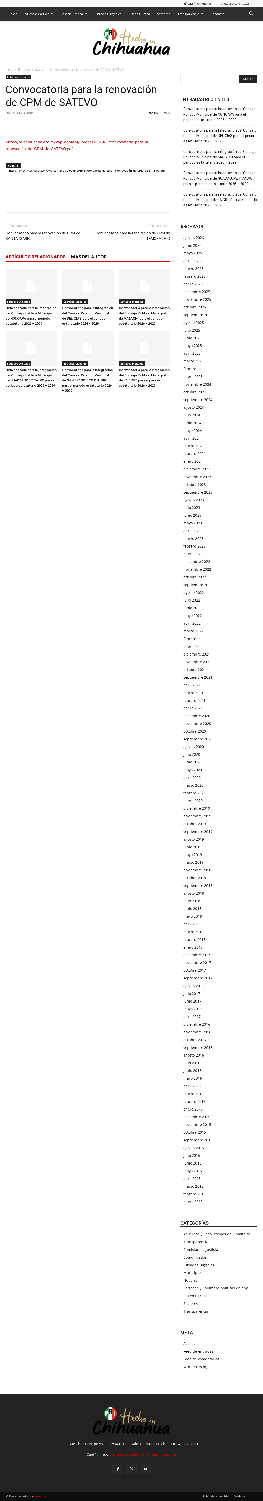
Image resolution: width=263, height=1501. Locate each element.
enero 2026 (193, 283)
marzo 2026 (193, 268)
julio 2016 (191, 1062)
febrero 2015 (194, 1193)
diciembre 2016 (196, 1024)
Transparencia (188, 14)
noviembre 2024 (197, 384)
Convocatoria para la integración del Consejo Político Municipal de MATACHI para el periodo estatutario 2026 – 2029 (220, 157)
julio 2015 (191, 1155)
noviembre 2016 (197, 1032)
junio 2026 (192, 245)
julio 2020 (191, 754)
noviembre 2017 (197, 962)
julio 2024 (191, 415)
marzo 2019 (193, 862)
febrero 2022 (194, 638)
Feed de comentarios (201, 1359)
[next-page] (17, 401)
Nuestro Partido (37, 14)
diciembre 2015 (196, 1116)
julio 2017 (191, 993)
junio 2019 (192, 846)
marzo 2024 (193, 445)
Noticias (190, 1280)
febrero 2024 (194, 453)
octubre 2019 (194, 823)
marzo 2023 (193, 538)
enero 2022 (193, 646)
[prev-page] (9, 401)
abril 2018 (192, 924)
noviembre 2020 (197, 723)
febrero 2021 (194, 700)
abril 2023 (192, 530)
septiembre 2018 (197, 885)
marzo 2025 (193, 361)
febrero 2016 (194, 1101)
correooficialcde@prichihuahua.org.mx (143, 1454)
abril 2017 (192, 1016)
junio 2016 (192, 1070)
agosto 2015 (193, 1147)
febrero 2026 (194, 276)
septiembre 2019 (197, 831)
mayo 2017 (192, 1008)
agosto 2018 (193, 893)
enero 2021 (193, 708)
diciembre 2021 (196, 654)
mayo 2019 (192, 854)
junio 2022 (192, 607)
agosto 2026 (193, 237)
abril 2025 (192, 353)
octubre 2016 (194, 1039)
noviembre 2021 (197, 661)
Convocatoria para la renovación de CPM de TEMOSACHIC (133, 236)
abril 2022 (192, 623)
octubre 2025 (194, 307)
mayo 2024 (192, 430)
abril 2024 (192, 438)
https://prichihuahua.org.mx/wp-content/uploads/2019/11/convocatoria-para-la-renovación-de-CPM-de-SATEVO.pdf (87, 170)
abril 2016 (192, 1086)
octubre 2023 (194, 484)
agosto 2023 (193, 499)
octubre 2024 (194, 391)
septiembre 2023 (197, 492)
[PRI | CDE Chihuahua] (131, 41)
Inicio (13, 14)
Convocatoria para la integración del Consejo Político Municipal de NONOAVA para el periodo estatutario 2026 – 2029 (220, 114)
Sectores (163, 14)
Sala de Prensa (72, 14)
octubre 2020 (194, 731)
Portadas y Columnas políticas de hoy (215, 1288)
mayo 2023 (192, 523)
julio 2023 (191, 507)
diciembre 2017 (196, 954)
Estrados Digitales (108, 14)
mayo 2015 (192, 1170)
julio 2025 (191, 330)
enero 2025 (193, 376)
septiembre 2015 (197, 1140)
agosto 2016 (193, 1055)
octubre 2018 (194, 877)
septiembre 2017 (197, 978)
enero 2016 (193, 1109)
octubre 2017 (194, 970)
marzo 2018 (193, 931)
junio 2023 (192, 515)
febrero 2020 (194, 792)
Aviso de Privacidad (216, 1496)
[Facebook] (11, 124)
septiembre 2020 (197, 738)
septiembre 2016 (197, 1047)
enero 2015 (193, 1201)
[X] (22, 124)
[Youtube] (145, 1469)
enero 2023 (193, 553)
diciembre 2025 (196, 291)
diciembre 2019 (196, 808)
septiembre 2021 (197, 677)
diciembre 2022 (196, 561)
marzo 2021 (193, 692)
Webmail (240, 1496)
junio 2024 (192, 422)
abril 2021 (192, 685)
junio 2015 (192, 1163)
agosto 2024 (193, 407)
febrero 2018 (194, 939)
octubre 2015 (194, 1132)
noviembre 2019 (197, 816)
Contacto (218, 14)
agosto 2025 (193, 322)
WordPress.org (196, 1366)
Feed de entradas (198, 1351)
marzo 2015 (193, 1186)
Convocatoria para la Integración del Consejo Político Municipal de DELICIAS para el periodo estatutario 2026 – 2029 (220, 135)
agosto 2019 (193, 839)
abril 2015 (192, 1178)
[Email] (46, 124)
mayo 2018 (192, 916)
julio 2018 (191, 900)
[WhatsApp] (34, 124)
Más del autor (89, 256)
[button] (251, 14)
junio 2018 (192, 908)
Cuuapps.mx (43, 1496)
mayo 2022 (192, 615)
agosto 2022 (193, 592)
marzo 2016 (193, 1093)
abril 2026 (192, 260)
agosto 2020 (193, 746)
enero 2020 (193, 800)
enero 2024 (193, 461)
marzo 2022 (193, 631)
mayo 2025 (192, 345)
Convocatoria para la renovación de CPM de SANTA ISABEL (43, 236)
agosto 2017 (193, 985)
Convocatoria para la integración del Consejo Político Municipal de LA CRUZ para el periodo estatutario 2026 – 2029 (220, 199)
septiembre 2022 (197, 584)
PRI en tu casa (139, 14)
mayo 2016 (192, 1078)
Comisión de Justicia (200, 1249)
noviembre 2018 (197, 870)
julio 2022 (191, 600)
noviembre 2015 (197, 1124)
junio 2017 (192, 1001)
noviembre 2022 (197, 569)
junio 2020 (192, 762)
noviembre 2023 (197, 476)
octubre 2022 (194, 577)
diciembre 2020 (196, 715)
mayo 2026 (192, 253)
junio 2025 (192, 337)
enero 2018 (193, 947)
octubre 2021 (194, 669)
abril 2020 (192, 777)
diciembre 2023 (196, 469)
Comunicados (195, 1257)
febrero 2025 (194, 368)
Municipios (192, 1272)
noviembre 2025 (197, 299)
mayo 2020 (192, 769)
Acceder (190, 1343)
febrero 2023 (194, 546)
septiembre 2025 (197, 314)
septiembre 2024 (197, 399)
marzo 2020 (193, 785)
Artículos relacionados (36, 256)
